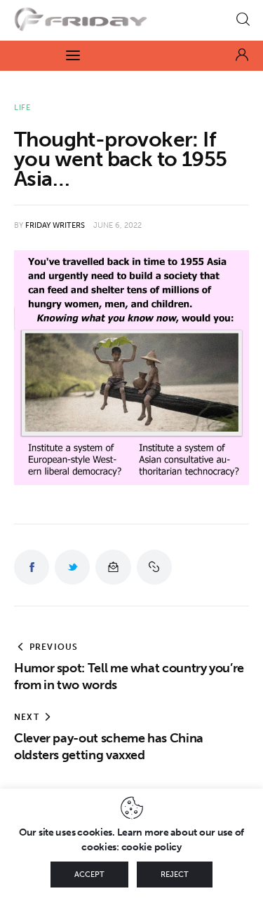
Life (22, 107)
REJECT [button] (175, 874)
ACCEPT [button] (89, 874)
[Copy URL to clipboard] (154, 567)
